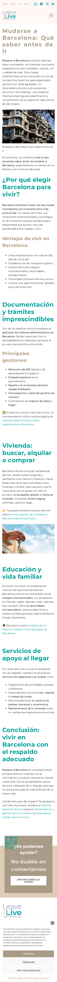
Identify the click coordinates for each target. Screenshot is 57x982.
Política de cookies (15, 978)
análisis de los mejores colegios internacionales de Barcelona (24, 629)
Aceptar (28, 953)
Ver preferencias (28, 970)
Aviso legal (45, 978)
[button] (52, 923)
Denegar (29, 962)
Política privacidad (31, 978)
